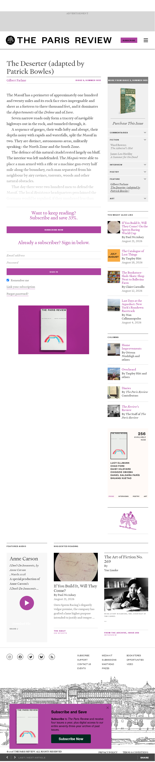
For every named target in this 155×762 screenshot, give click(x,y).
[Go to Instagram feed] (10, 657)
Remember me (20, 280)
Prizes (106, 668)
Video (130, 664)
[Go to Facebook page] (20, 657)
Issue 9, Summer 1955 (88, 80)
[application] (27, 621)
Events (81, 668)
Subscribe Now (71, 738)
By (106, 566)
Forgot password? (18, 294)
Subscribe (129, 40)
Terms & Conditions (135, 752)
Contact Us (84, 664)
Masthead (108, 664)
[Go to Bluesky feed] (41, 657)
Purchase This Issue (128, 123)
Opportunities (135, 659)
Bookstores (134, 655)
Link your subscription (21, 287)
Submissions (109, 659)
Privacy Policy (108, 752)
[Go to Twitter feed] (31, 657)
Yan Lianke (111, 570)
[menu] (145, 40)
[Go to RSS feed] (52, 657)
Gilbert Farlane (16, 80)
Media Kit (107, 655)
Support (82, 659)
